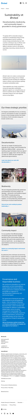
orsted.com (5, 375)
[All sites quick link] (20, 3)
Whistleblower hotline (6, 378)
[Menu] (26, 3)
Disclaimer (20, 402)
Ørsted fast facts (4, 391)
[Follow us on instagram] (4, 413)
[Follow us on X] (10, 413)
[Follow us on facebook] (1, 413)
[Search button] (23, 3)
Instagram (23, 375)
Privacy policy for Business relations (9, 385)
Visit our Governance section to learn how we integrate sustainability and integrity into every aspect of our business (13, 324)
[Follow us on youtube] (13, 413)
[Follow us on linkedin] (7, 413)
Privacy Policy (13, 404)
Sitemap (3, 381)
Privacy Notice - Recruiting (7, 387)
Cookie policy (4, 404)
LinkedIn (17, 375)
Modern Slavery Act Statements (8, 402)
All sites (4, 409)
